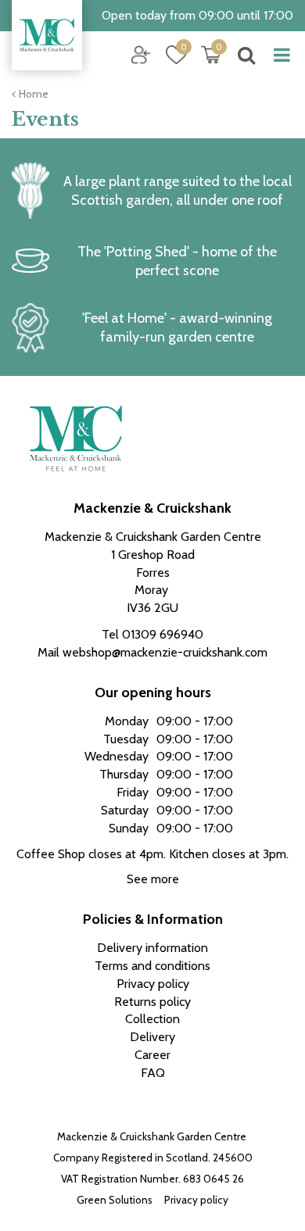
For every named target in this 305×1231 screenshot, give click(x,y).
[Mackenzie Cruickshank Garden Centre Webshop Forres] (47, 35)
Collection (152, 1018)
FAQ (153, 1072)
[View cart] (211, 54)
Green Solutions (114, 1199)
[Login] (140, 54)
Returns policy (152, 1001)
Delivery (152, 1036)
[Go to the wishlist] (170, 55)
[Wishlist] (176, 54)
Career (152, 1054)
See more (153, 878)
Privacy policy (196, 1199)
